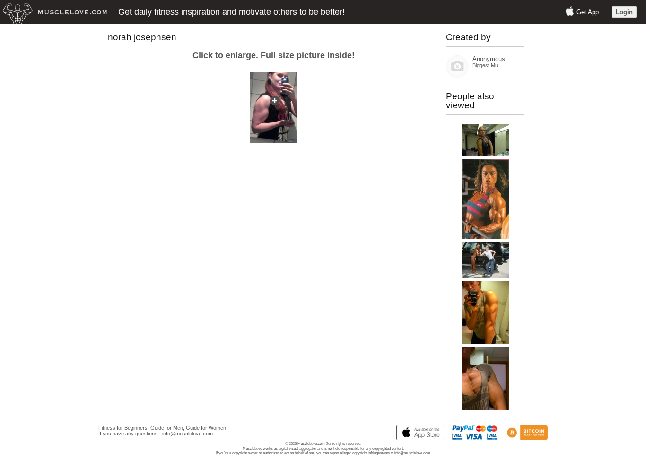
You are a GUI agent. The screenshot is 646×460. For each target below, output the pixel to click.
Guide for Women (206, 428)
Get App (587, 12)
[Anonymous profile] (457, 75)
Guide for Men (166, 428)
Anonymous (488, 58)
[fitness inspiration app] (418, 438)
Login (624, 12)
